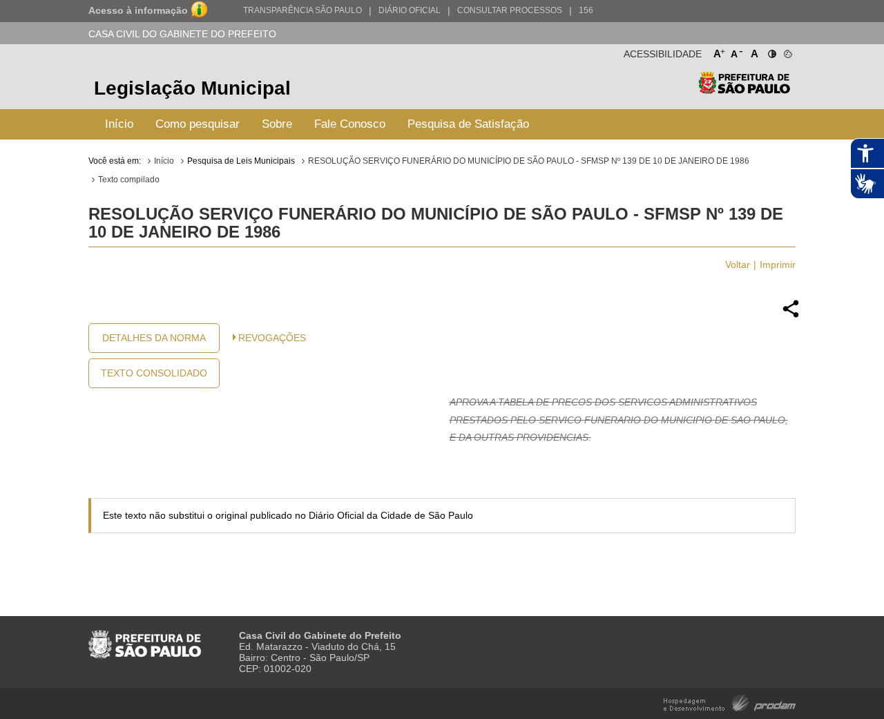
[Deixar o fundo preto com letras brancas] (771, 51)
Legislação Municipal (192, 88)
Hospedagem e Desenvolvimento (730, 702)
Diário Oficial (409, 10)
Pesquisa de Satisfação (468, 124)
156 (586, 10)
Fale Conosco (349, 124)
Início (119, 124)
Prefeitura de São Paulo (744, 90)
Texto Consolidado (154, 372)
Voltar (737, 264)
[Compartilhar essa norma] (791, 315)
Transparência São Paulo (302, 10)
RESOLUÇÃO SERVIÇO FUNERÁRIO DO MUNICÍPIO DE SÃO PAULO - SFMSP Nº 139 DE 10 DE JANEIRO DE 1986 (528, 161)
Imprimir (778, 264)
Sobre (277, 124)
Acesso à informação (138, 10)
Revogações (272, 337)
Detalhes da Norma (154, 337)
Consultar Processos (509, 10)
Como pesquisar (197, 124)
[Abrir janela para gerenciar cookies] (787, 51)
